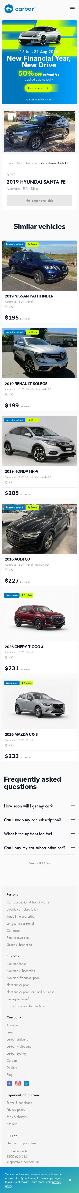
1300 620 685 (17, 1156)
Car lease (13, 930)
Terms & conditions (19, 1103)
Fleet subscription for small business (30, 992)
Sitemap (12, 1124)
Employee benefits (19, 999)
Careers (12, 1060)
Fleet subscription (18, 985)
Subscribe (31, 162)
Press (10, 1032)
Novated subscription (21, 971)
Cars (19, 162)
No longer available (39, 200)
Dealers (12, 1067)
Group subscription (19, 945)
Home (10, 162)
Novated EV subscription (23, 978)
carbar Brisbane (17, 1039)
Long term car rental (20, 923)
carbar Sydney (17, 1053)
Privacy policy (16, 1110)
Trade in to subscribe (20, 916)
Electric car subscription (22, 909)
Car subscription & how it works (28, 902)
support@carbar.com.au (23, 1162)
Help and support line (21, 1143)
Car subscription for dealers (25, 1006)
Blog (10, 1075)
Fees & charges (17, 1117)
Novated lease (17, 964)
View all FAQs (39, 863)
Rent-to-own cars (18, 937)
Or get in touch (17, 1151)
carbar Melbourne (19, 1046)
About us (12, 1025)
